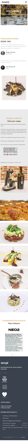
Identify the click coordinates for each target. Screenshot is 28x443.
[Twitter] (6, 373)
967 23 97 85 (6, 418)
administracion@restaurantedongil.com (12, 420)
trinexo (23, 437)
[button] (2, 340)
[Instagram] (3, 373)
